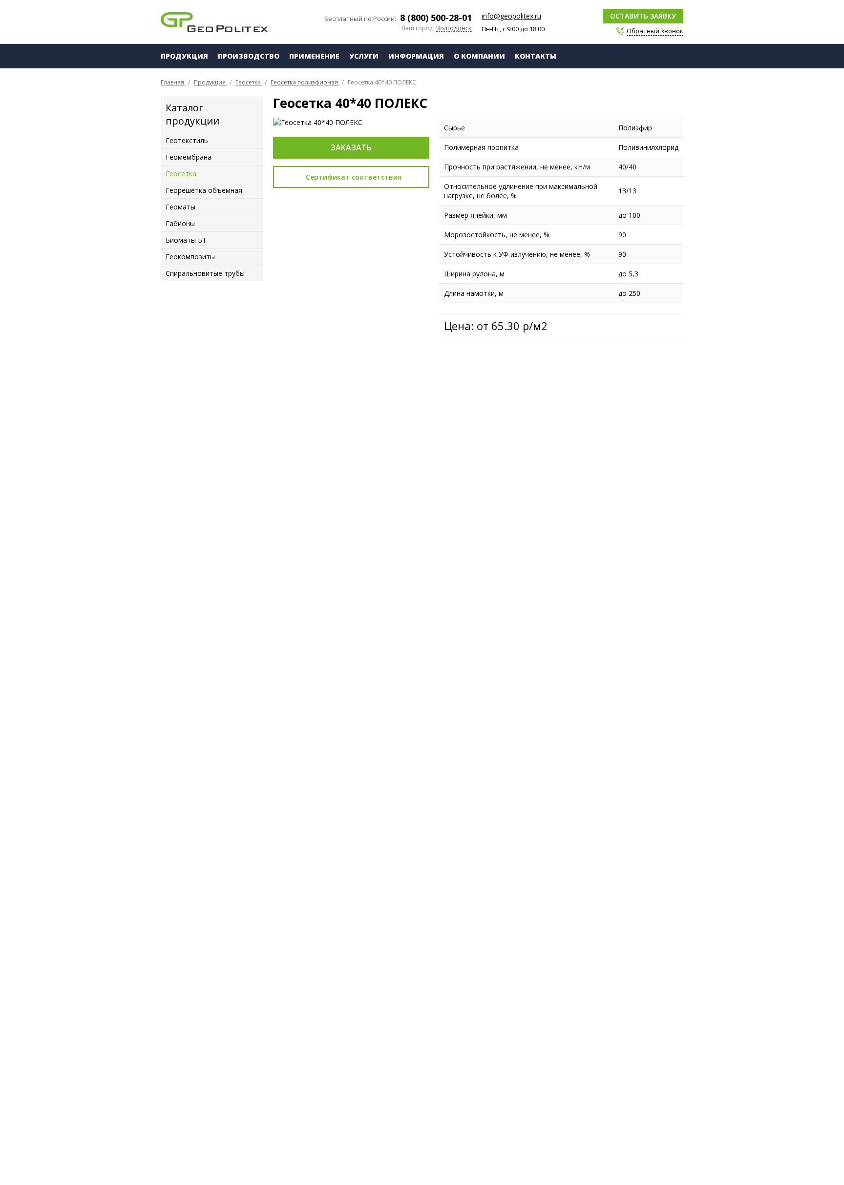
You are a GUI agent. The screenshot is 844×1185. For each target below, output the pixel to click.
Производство (248, 56)
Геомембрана (188, 157)
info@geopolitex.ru (511, 16)
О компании (479, 56)
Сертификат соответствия (353, 177)
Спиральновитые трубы (205, 273)
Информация (416, 56)
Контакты (535, 56)
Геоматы (180, 206)
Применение (314, 56)
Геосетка (181, 173)
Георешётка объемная (204, 190)
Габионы (180, 223)
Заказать (351, 147)
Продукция (184, 56)
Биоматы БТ (186, 240)
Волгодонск (454, 28)
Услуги (364, 56)
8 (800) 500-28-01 (436, 17)
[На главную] (214, 22)
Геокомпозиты (190, 256)
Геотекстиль (187, 140)
